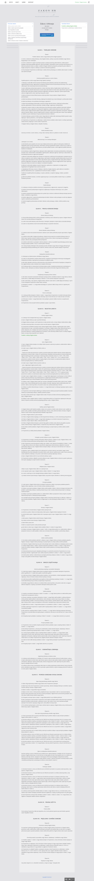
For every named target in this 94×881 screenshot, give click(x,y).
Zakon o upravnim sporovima (14, 31)
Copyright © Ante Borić (47, 877)
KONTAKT (31, 2)
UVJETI (17, 2)
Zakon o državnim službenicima (15, 33)
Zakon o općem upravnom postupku (15, 28)
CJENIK (24, 2)
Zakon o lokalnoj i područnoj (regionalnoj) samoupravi (17, 38)
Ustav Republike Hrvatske (13, 29)
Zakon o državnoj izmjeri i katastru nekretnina (18, 40)
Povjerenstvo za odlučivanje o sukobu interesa (72, 28)
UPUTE (11, 2)
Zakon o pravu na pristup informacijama (16, 35)
